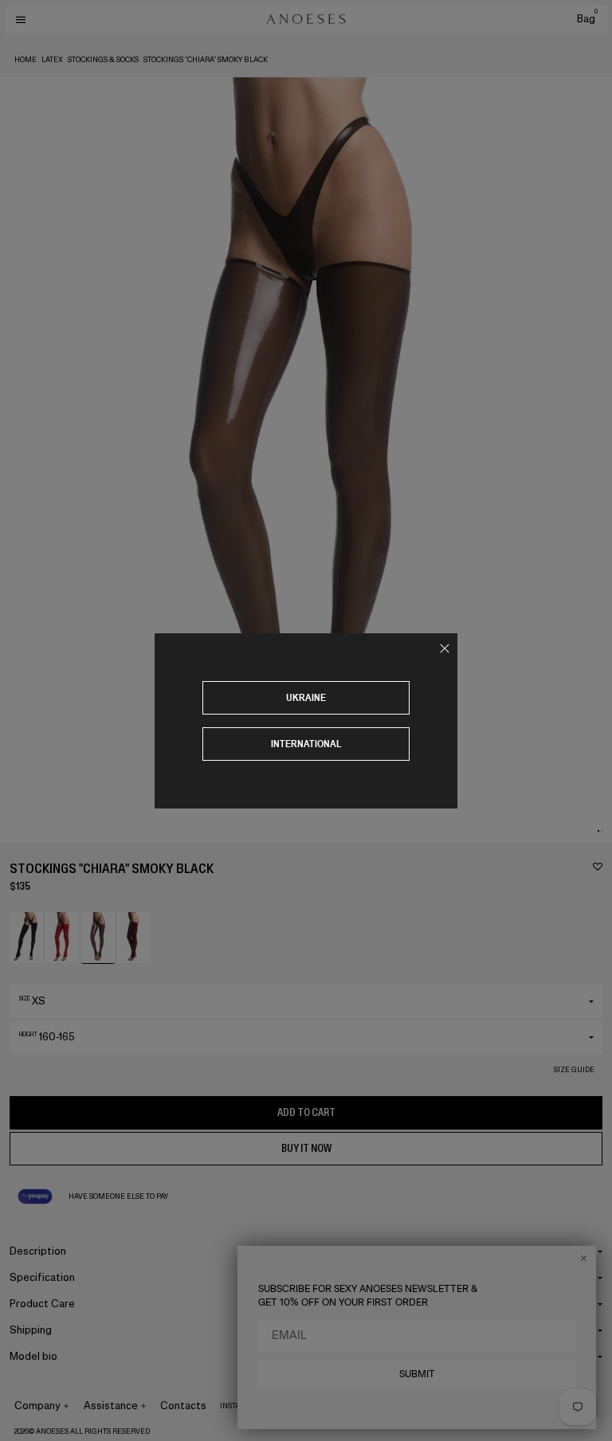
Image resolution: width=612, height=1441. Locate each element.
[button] (598, 831)
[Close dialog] (584, 1258)
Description (38, 1251)
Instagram (241, 1406)
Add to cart (306, 1112)
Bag (587, 19)
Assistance (111, 1406)
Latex (52, 60)
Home (25, 60)
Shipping (31, 1330)
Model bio (33, 1356)
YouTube (352, 1406)
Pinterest (305, 1406)
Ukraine (306, 697)
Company (37, 1406)
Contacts (183, 1406)
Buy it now (306, 1148)
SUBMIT (417, 1374)
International (306, 744)
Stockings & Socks (103, 60)
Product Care (42, 1304)
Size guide (574, 1070)
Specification (42, 1277)
